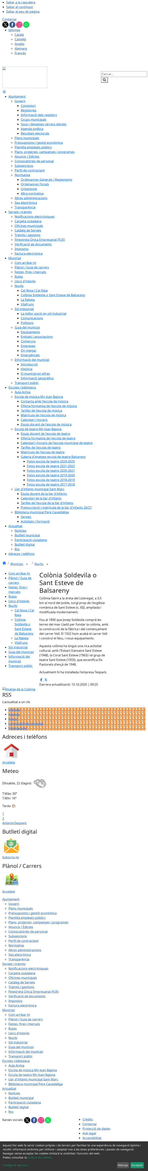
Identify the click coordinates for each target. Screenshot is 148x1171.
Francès (20, 53)
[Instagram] (19, 24)
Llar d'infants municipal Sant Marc (33, 1079)
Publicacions (17, 728)
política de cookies (39, 1157)
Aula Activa (16, 1065)
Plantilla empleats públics (26, 918)
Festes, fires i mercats (24, 1024)
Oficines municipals (22, 978)
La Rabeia (22, 638)
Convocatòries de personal (28, 931)
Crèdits (87, 1119)
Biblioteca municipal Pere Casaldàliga (35, 1084)
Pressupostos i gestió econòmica (32, 913)
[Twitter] (5, 24)
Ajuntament (10, 899)
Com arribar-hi (19, 573)
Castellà (20, 39)
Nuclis (39, 564)
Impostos (15, 1001)
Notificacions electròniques (28, 968)
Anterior (8, 823)
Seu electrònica (19, 955)
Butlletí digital (18, 1107)
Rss (10, 1112)
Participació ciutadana (24, 1102)
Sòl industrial (18, 647)
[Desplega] (27, 564)
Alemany (21, 48)
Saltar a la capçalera (20, 2)
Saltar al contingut (19, 7)
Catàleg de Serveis (21, 982)
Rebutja (123, 1165)
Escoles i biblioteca (16, 1061)
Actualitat (9, 1089)
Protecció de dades (96, 1129)
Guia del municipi (21, 652)
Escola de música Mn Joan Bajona (32, 1070)
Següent (20, 823)
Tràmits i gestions (21, 987)
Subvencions (17, 936)
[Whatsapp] (26, 24)
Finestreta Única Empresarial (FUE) (33, 991)
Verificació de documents (26, 996)
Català (19, 35)
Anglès (19, 44)
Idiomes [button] (14, 30)
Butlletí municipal (21, 1098)
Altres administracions (24, 950)
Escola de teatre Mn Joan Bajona (31, 1075)
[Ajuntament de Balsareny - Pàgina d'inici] (24, 77)
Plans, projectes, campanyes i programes (38, 922)
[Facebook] (12, 24)
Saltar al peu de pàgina (23, 11)
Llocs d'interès (18, 601)
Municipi (17, 564)
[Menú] (4, 92)
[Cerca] (104, 80)
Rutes (12, 596)
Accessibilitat (91, 1138)
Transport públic (20, 666)
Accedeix (8, 762)
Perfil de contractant (23, 941)
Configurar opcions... (16, 1165)
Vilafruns (21, 643)
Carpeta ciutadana (21, 973)
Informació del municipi (25, 1052)
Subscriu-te (10, 857)
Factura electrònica (22, 1005)
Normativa (16, 945)
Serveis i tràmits (14, 964)
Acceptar (137, 1165)
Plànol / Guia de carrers (25, 1019)
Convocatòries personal (25, 723)
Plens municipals (20, 908)
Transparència (18, 959)
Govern (13, 904)
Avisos (13, 719)
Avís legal (89, 1133)
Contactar (9, 19)
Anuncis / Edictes (20, 927)
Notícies (14, 710)
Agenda (14, 714)
